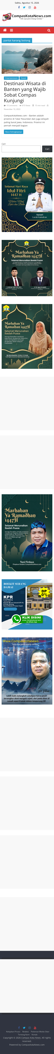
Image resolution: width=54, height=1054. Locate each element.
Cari (4, 143)
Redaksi (25, 1031)
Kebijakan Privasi (13, 1031)
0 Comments (11, 105)
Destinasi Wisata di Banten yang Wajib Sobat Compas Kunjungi (25, 92)
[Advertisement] (27, 403)
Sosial (23, 78)
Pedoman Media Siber (40, 1031)
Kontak (34, 1034)
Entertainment (11, 78)
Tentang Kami (24, 1034)
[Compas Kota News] (5, 30)
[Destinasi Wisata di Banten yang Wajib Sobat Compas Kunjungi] (27, 47)
